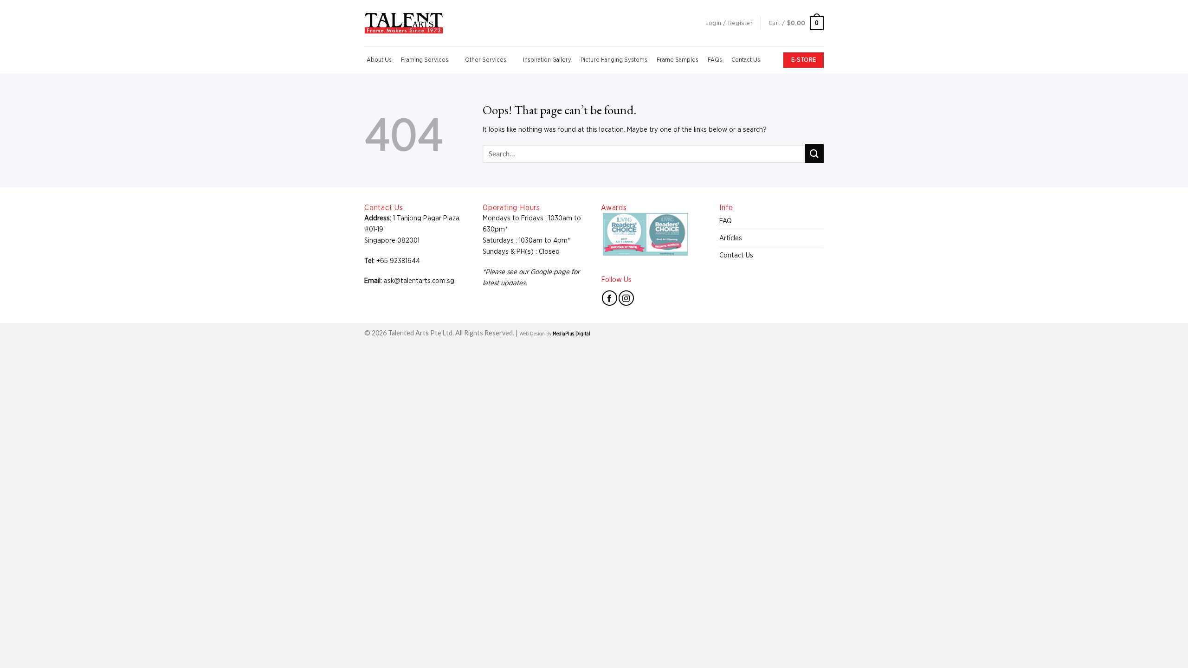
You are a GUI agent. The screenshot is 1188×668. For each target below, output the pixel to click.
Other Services (485, 60)
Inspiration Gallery (547, 60)
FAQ (725, 221)
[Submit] (814, 153)
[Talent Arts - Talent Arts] (403, 23)
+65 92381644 (398, 260)
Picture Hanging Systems (614, 60)
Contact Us (745, 60)
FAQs (715, 60)
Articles (730, 238)
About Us (379, 60)
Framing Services (424, 60)
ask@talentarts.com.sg (419, 280)
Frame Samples (677, 60)
